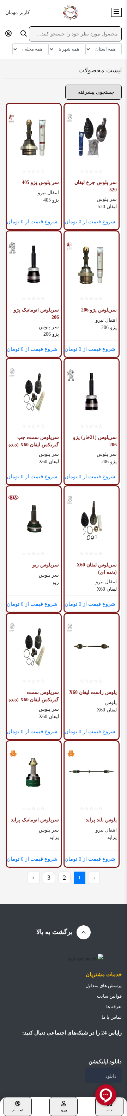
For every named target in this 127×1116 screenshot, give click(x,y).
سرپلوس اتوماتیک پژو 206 (36, 313)
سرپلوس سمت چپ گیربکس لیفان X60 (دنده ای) (33, 441)
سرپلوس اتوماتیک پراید (35, 819)
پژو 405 (51, 200)
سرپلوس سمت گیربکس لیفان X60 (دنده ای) (33, 696)
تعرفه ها (114, 1006)
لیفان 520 (107, 206)
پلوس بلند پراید (101, 819)
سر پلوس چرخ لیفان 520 (95, 186)
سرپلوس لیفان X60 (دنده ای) (97, 568)
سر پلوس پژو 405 (40, 182)
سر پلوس (107, 199)
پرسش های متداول (103, 985)
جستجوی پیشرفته (95, 92)
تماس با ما (112, 1017)
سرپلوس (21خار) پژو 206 (95, 441)
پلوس (111, 702)
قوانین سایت (109, 996)
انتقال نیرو (48, 192)
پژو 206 (109, 327)
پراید (112, 837)
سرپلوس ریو (45, 564)
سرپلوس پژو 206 (99, 310)
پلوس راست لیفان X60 (93, 692)
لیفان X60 (49, 461)
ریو (56, 582)
